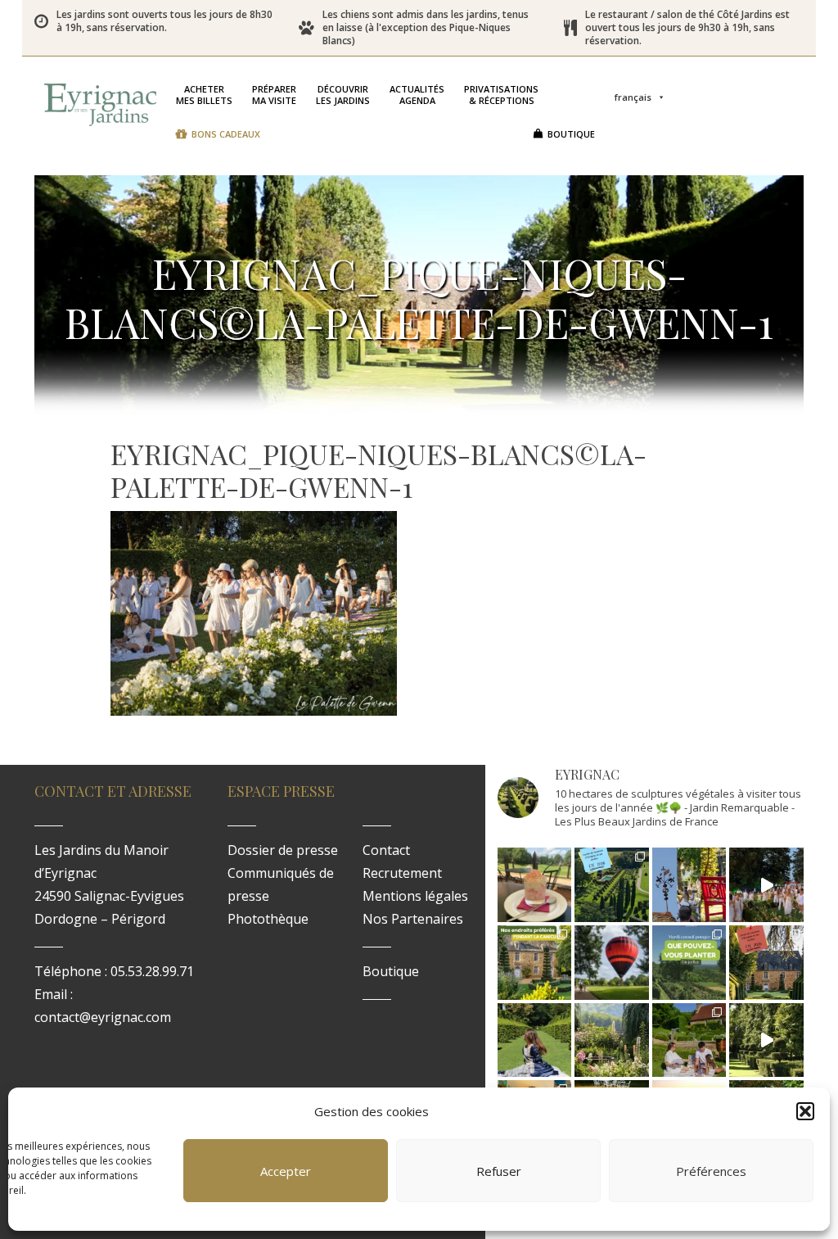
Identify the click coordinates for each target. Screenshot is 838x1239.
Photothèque (268, 919)
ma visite (274, 94)
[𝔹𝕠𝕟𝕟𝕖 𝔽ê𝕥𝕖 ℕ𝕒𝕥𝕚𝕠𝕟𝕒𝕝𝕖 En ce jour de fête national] (689, 885)
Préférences (711, 1171)
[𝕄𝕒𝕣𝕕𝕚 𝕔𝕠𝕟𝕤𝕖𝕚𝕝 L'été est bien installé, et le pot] (689, 962)
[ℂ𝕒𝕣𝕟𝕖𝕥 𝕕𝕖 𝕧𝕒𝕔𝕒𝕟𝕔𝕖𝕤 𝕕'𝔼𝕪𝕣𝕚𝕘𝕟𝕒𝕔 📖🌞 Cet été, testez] (766, 962)
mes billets (204, 94)
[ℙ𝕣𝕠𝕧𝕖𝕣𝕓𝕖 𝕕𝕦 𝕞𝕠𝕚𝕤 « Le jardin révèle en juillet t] (611, 1040)
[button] (805, 1111)
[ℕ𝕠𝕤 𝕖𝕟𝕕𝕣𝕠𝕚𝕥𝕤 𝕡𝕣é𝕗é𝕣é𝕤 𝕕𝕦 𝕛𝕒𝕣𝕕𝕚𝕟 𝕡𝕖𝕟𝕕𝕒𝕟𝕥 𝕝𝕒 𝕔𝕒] (535, 962)
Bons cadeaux (225, 134)
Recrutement (402, 873)
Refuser (498, 1171)
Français (633, 97)
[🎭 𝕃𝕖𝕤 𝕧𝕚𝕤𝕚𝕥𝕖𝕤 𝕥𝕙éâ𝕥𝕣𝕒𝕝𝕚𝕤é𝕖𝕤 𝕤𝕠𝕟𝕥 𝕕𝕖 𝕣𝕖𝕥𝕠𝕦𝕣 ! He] (535, 1040)
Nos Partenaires (413, 919)
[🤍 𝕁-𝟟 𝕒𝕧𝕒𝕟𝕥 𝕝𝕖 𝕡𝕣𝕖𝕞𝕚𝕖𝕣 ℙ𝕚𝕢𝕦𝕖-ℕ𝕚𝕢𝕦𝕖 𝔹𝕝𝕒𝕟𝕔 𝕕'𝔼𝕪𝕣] (689, 1040)
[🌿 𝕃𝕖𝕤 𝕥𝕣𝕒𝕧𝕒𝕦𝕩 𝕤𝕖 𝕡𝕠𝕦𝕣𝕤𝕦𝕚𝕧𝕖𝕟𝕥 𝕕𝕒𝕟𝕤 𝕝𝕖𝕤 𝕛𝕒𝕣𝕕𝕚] (766, 1040)
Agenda (417, 94)
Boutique (571, 134)
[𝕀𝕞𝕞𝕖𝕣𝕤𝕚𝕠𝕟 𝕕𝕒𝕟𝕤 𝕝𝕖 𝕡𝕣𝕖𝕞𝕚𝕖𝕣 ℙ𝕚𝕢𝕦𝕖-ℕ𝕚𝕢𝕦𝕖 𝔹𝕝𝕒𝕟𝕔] (766, 885)
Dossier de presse (283, 850)
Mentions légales (415, 896)
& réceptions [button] (501, 94)
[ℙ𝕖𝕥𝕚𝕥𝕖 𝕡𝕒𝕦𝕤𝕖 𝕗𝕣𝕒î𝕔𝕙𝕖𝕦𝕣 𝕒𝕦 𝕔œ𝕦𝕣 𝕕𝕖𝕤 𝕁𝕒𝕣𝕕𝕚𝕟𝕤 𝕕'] (535, 885)
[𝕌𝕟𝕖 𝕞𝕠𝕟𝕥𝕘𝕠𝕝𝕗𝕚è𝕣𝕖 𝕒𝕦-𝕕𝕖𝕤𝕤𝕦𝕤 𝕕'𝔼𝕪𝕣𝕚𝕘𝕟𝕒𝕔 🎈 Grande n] (611, 962)
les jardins (343, 94)
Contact (386, 850)
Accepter (285, 1171)
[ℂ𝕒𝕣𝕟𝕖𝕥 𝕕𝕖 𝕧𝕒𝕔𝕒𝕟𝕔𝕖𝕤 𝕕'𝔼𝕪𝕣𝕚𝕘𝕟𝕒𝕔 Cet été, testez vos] (611, 885)
